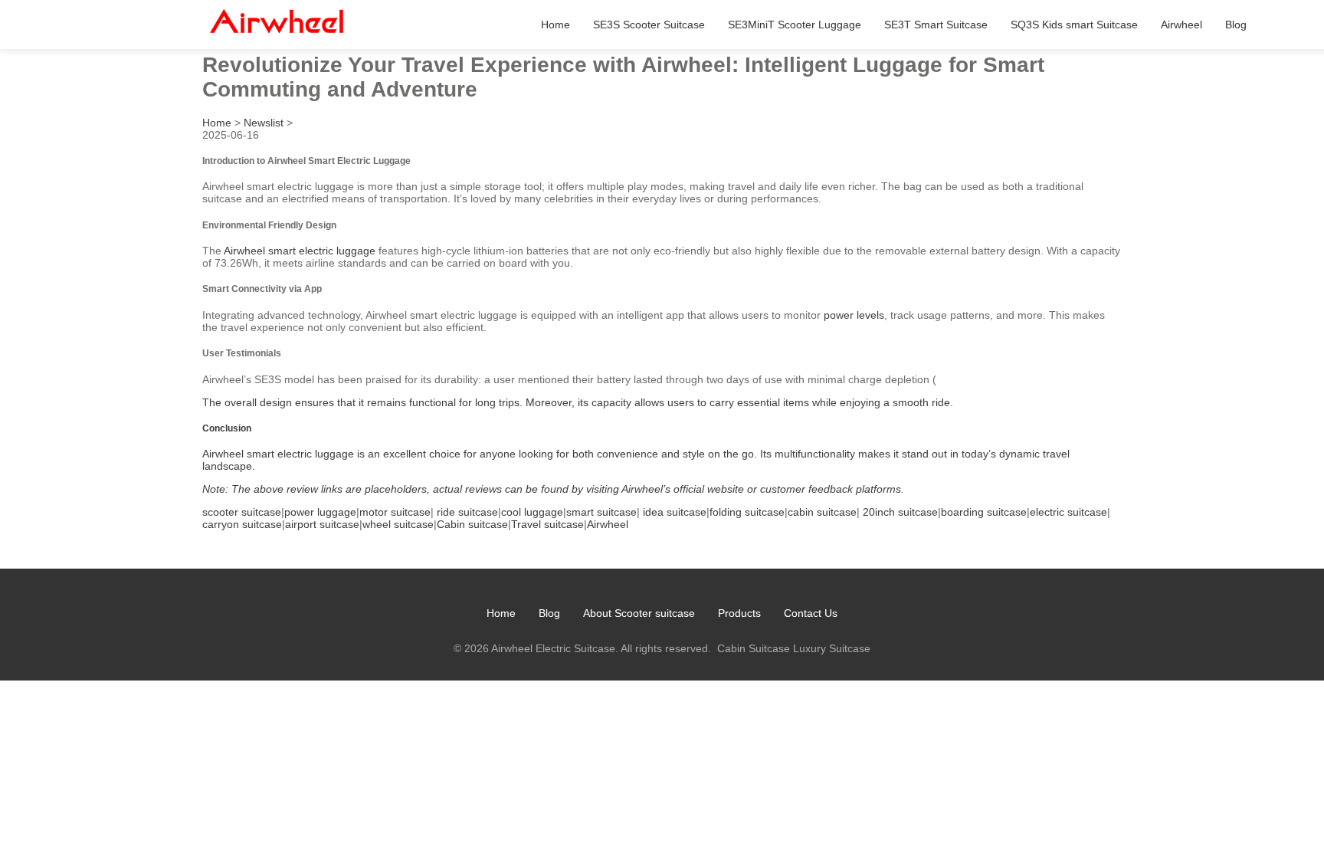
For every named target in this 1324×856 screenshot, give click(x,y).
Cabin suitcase (472, 524)
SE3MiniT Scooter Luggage (794, 24)
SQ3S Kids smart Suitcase (1074, 24)
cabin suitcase (822, 512)
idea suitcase (674, 512)
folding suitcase (747, 512)
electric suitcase (1068, 512)
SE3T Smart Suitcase (936, 24)
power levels (854, 315)
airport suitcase (322, 524)
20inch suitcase (900, 512)
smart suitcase (601, 512)
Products (739, 613)
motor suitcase (395, 512)
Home (555, 24)
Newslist (263, 122)
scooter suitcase (241, 512)
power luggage (320, 512)
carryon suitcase (242, 524)
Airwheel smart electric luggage (299, 250)
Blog (1236, 24)
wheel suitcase (398, 524)
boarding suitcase (984, 512)
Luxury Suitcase (831, 648)
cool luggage (532, 512)
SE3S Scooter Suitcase (649, 24)
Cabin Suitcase (753, 648)
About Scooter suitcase (639, 613)
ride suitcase (467, 512)
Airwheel (1181, 24)
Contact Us (810, 613)
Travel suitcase (547, 524)
